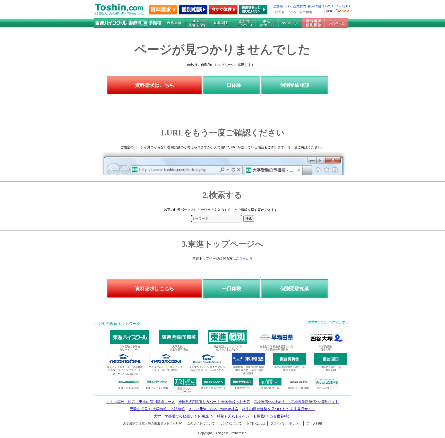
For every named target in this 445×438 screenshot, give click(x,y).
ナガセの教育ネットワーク (117, 324)
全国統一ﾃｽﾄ (282, 6)
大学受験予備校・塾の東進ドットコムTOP (152, 423)
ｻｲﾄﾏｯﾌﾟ (329, 6)
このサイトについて (201, 423)
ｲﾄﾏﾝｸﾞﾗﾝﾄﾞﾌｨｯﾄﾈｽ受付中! (124, 374)
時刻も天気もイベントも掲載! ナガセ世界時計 (254, 416)
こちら (241, 258)
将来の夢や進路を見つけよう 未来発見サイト (278, 409)
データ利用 (314, 423)
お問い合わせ (256, 423)
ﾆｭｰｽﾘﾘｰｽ (343, 6)
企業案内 (299, 6)
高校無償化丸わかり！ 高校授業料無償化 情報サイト (296, 402)
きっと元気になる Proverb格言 (213, 409)
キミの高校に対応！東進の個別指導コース (140, 402)
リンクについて (231, 423)
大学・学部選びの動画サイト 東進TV (183, 416)
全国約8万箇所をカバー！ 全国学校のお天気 (214, 402)
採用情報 (314, 6)
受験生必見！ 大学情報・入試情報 (157, 409)
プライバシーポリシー (285, 423)
